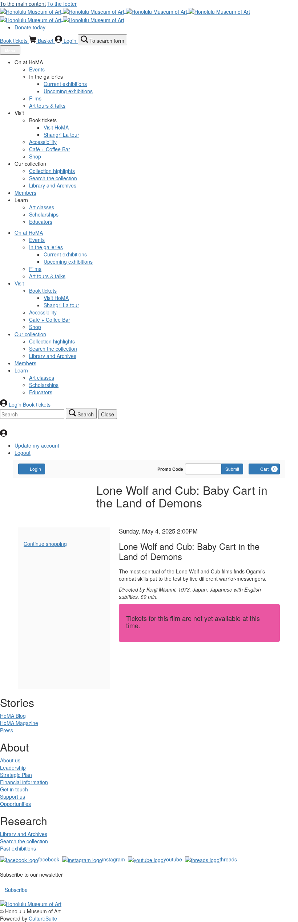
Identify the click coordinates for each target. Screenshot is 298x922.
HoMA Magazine (19, 723)
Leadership (13, 767)
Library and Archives (23, 833)
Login (35, 469)
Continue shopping (45, 543)
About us (10, 760)
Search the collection (24, 841)
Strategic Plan (16, 774)
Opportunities (15, 803)
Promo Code (170, 469)
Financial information (24, 782)
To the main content (23, 3)
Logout (23, 452)
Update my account (37, 445)
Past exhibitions (18, 848)
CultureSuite (43, 918)
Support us (12, 796)
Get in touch (14, 789)
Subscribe (16, 889)
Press (6, 730)
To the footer (62, 3)
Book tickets (14, 40)
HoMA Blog (13, 715)
